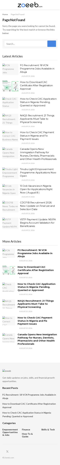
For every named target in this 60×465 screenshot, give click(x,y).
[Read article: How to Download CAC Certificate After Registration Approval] (10, 86)
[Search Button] (56, 5)
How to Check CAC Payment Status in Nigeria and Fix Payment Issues (37, 135)
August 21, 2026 (28, 230)
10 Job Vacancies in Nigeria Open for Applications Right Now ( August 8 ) (36, 189)
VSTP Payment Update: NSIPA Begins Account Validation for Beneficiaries (38, 223)
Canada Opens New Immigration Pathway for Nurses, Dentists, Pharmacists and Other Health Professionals (37, 339)
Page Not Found (17, 14)
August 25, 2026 (28, 76)
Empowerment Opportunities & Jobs (10, 432)
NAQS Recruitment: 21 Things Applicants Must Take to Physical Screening (37, 119)
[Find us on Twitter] (7, 451)
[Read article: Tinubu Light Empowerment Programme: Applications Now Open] (10, 173)
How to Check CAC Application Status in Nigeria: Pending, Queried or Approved (38, 102)
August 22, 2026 (28, 213)
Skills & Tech (48, 429)
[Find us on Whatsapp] (11, 451)
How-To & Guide (27, 435)
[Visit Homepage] (30, 5)
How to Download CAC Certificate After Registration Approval (36, 85)
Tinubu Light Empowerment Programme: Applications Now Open (38, 172)
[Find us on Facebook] (3, 451)
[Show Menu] (3, 5)
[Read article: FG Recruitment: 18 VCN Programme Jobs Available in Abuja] (10, 69)
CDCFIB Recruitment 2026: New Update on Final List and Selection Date (37, 206)
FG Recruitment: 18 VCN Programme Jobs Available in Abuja (37, 68)
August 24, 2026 (28, 163)
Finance (26, 429)
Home (5, 14)
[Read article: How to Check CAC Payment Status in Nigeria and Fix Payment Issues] (10, 136)
